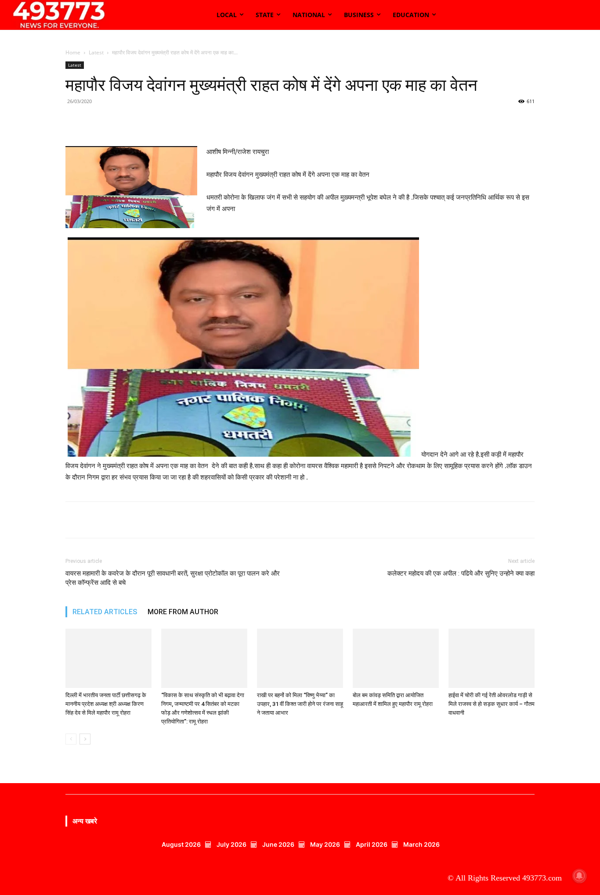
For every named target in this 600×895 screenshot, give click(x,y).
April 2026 (371, 844)
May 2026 (325, 844)
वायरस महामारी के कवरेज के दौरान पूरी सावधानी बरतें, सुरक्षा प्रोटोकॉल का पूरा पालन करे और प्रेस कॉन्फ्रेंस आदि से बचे (172, 578)
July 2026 (231, 844)
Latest (96, 52)
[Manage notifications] (579, 876)
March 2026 (421, 844)
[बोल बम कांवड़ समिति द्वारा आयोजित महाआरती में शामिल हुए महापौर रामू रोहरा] (396, 658)
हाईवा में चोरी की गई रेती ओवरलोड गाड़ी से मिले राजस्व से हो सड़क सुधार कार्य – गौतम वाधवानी (491, 704)
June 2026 (278, 844)
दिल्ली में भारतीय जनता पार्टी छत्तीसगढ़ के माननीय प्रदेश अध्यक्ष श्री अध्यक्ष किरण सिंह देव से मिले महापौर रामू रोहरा (105, 704)
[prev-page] (70, 739)
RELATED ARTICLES (104, 612)
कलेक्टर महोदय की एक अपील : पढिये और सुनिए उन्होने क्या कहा (461, 573)
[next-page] (85, 739)
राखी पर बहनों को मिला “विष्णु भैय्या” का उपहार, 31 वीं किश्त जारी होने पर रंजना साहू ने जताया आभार (300, 704)
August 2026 (181, 844)
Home (72, 52)
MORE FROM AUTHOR (183, 612)
